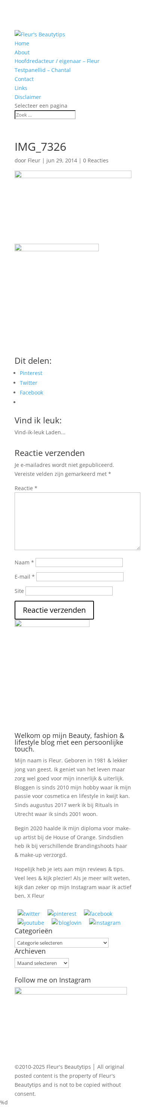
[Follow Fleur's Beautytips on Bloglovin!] (67, 922)
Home (22, 43)
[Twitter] (29, 913)
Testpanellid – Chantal (43, 70)
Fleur (34, 160)
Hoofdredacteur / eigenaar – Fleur (57, 60)
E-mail (25, 576)
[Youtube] (31, 922)
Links (21, 88)
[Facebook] (98, 913)
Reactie (26, 488)
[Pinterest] (62, 913)
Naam (24, 562)
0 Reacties (96, 160)
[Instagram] (105, 922)
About (22, 52)
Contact (24, 78)
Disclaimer (28, 96)
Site (19, 590)
